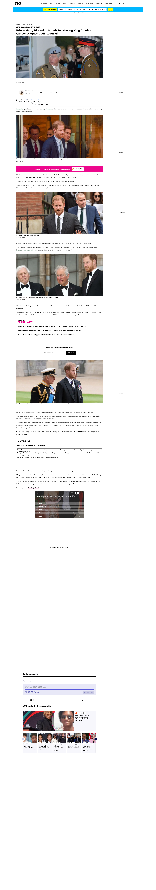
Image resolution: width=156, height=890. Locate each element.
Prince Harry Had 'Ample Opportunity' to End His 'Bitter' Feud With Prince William (46, 335)
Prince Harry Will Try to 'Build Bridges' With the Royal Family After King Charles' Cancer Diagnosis (52, 326)
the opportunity (66, 312)
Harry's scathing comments (41, 243)
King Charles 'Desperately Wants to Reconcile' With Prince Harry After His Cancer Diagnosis (49, 330)
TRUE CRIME (89, 3)
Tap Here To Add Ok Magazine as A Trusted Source (52, 169)
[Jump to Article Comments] (17, 100)
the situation (96, 416)
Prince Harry (29, 24)
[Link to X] (123, 3)
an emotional (71, 477)
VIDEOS (80, 3)
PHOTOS (72, 3)
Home (18, 24)
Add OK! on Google (42, 104)
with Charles (51, 306)
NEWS (51, 3)
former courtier (47, 412)
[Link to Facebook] (115, 3)
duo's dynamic (88, 412)
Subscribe (108, 3)
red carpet (54, 425)
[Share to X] (28, 100)
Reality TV (43, 3)
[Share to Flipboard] (34, 100)
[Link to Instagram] (119, 3)
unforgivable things (81, 185)
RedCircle (23, 465)
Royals (64, 3)
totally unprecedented (51, 175)
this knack (39, 177)
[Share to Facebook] (22, 100)
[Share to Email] (40, 100)
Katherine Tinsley (30, 90)
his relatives (69, 181)
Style (58, 3)
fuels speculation (30, 250)
